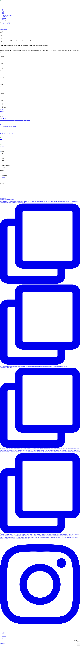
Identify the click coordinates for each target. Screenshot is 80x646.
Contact (3, 19)
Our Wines (3, 11)
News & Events (4, 18)
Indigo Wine (5, 16)
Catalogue (3, 12)
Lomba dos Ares (11, 23)
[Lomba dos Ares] (3, 29)
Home (2, 638)
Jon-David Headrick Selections (7, 15)
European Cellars (2, 23)
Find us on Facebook (3, 198)
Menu (2, 9)
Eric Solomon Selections (6, 14)
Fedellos (1, 27)
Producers (3, 13)
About (2, 17)
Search (2, 10)
